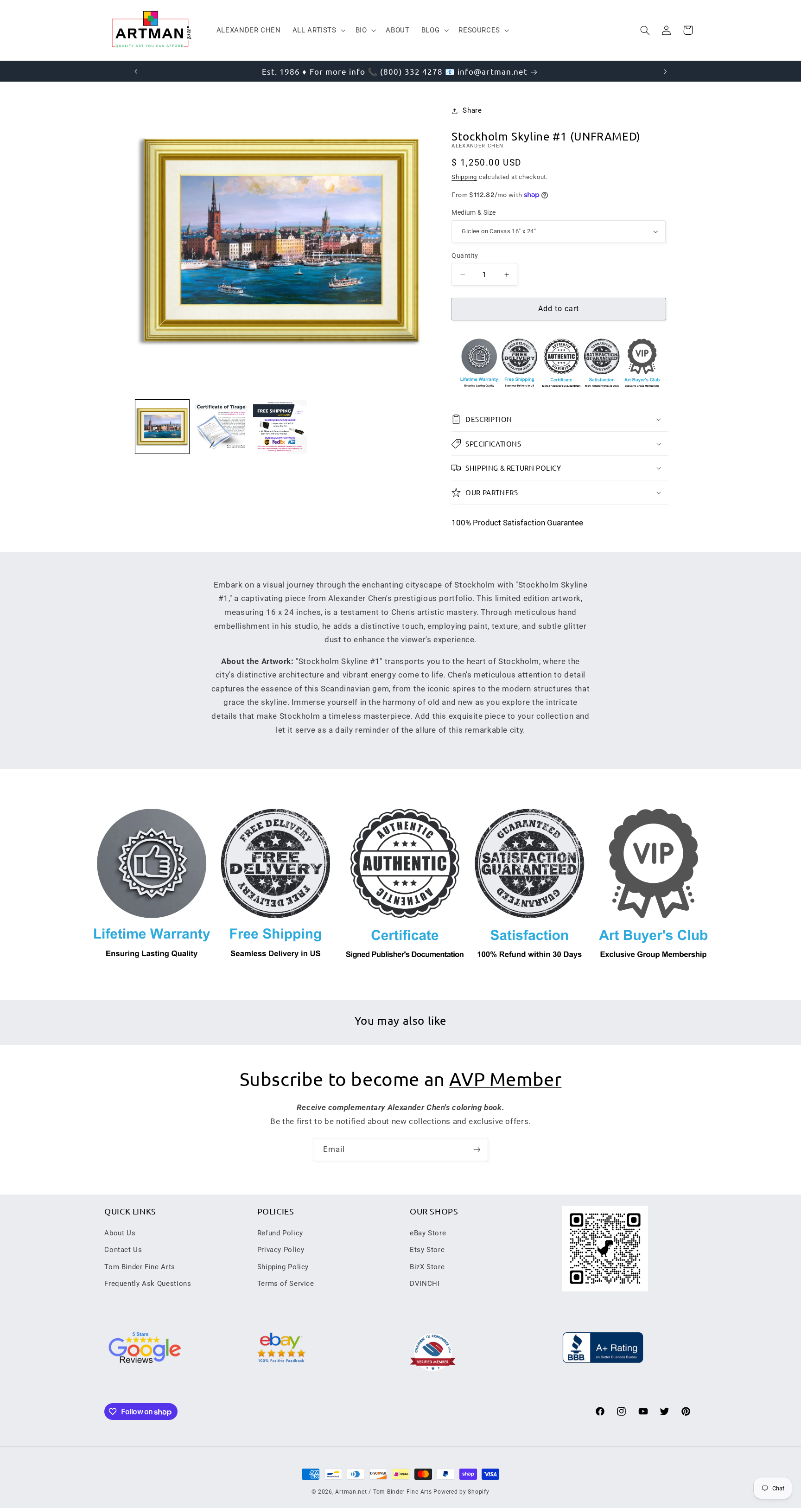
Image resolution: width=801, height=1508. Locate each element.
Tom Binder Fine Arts (139, 1267)
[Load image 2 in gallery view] (221, 427)
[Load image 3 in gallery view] (280, 427)
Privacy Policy (281, 1250)
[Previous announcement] (136, 71)
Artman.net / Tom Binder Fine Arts (383, 1492)
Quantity (464, 255)
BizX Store (427, 1267)
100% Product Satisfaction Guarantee (517, 522)
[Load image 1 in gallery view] (162, 427)
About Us (119, 1233)
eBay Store (428, 1233)
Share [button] (472, 110)
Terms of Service (285, 1283)
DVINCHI (424, 1283)
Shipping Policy (283, 1267)
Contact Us (123, 1250)
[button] (318, 30)
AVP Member (505, 1079)
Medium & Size (473, 212)
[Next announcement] (665, 71)
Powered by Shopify (461, 1492)
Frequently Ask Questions (147, 1283)
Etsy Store (427, 1250)
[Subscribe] (477, 1149)
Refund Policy (280, 1233)
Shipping (464, 176)
